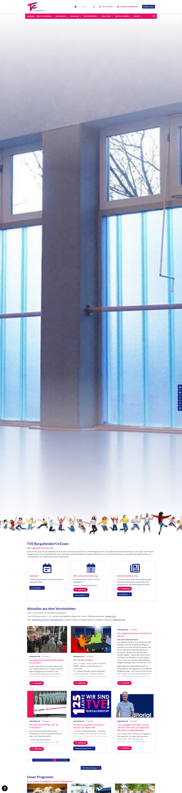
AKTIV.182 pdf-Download (40, 740)
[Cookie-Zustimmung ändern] (5, 788)
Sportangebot (61, 16)
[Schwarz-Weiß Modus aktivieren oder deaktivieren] (75, 7)
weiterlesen (82, 590)
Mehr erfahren (80, 595)
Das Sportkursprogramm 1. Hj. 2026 (45, 742)
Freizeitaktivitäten (90, 16)
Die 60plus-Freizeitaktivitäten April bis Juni (48, 745)
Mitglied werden (148, 6)
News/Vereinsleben (43, 16)
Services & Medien (122, 16)
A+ (85, 6)
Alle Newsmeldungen (89, 768)
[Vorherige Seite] (30, 760)
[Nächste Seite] (71, 760)
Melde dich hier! (119, 620)
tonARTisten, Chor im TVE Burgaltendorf (47, 620)
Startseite (31, 16)
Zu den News (123, 594)
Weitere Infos (110, 616)
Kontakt (136, 16)
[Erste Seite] (28, 760)
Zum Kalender (36, 588)
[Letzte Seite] (74, 760)
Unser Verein (106, 16)
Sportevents (74, 16)
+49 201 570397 (107, 6)
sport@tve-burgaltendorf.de (129, 6)
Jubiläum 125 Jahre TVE (83, 748)
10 (64, 760)
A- (79, 6)
